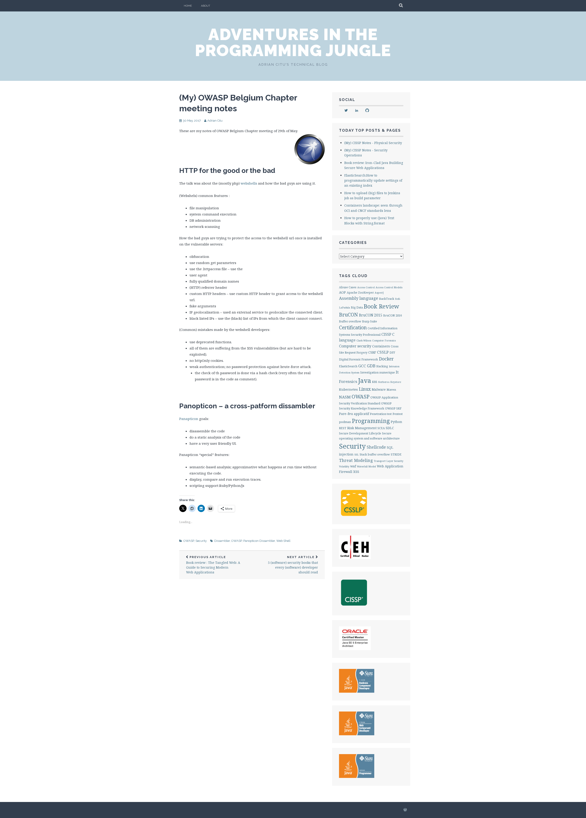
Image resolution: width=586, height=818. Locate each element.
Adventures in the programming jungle (293, 42)
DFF (392, 352)
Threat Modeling (356, 460)
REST (342, 428)
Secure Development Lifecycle (360, 433)
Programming (371, 421)
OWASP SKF (393, 408)
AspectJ (379, 292)
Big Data (357, 307)
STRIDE (396, 454)
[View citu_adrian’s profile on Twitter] (346, 110)
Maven (391, 389)
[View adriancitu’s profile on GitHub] (367, 110)
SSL (356, 454)
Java (364, 380)
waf (353, 466)
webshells (249, 183)
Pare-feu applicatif (354, 414)
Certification (353, 327)
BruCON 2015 (370, 315)
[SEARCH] (401, 5)
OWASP (188, 541)
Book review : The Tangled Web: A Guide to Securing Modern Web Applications (213, 564)
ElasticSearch (348, 366)
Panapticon (188, 418)
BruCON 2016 (392, 315)
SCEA (381, 428)
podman (345, 422)
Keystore (395, 382)
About (205, 5)
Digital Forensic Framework (358, 359)
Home (188, 5)
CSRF (372, 352)
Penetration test (381, 414)
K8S (374, 382)
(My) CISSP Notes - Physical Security (373, 143)
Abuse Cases (347, 287)
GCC (362, 365)
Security (201, 541)
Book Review (381, 306)
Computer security (355, 346)
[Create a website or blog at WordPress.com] (405, 810)
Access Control (366, 287)
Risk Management (362, 428)
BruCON (348, 314)
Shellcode (376, 447)
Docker (386, 359)
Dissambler (222, 541)
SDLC (390, 428)
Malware (379, 389)
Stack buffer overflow (375, 454)
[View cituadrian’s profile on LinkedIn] (356, 110)
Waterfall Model (366, 466)
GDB (371, 365)
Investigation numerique (377, 372)
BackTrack (386, 299)
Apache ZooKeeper (360, 292)
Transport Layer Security (388, 461)
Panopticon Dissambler (259, 541)
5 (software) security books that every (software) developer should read (293, 564)
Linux (365, 389)
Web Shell (283, 541)
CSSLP (383, 352)
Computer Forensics (384, 340)
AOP (342, 292)
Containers (381, 346)
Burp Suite (369, 321)
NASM (345, 397)
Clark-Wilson (363, 340)
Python (396, 422)
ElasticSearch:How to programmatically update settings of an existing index (373, 180)
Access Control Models (389, 287)
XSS (356, 471)
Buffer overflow (350, 321)
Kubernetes (348, 389)
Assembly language (358, 298)
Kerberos (383, 382)
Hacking (382, 366)
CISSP (386, 334)
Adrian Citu (214, 120)
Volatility (344, 466)
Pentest (398, 414)
